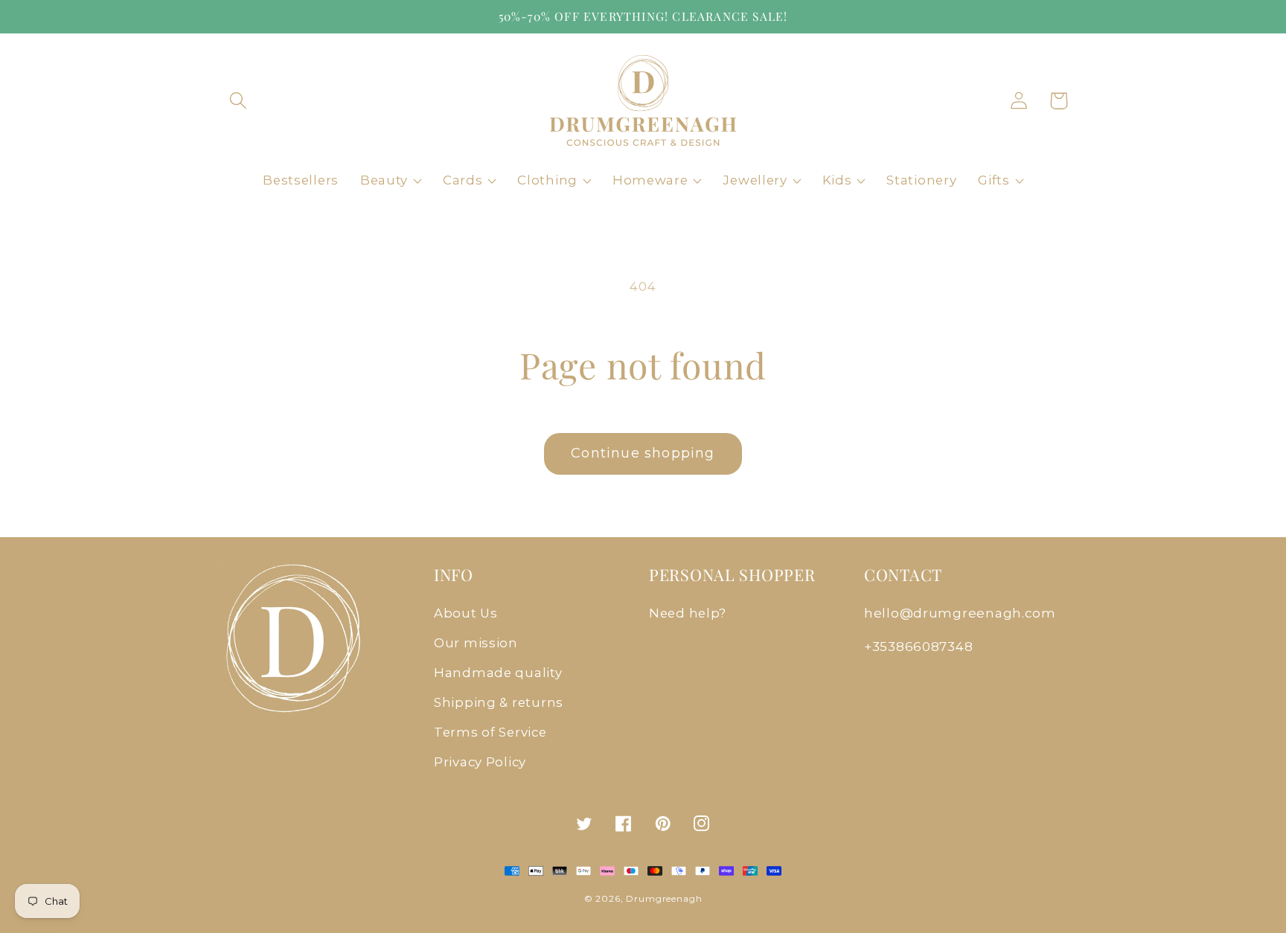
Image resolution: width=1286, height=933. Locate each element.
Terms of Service (490, 732)
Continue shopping (642, 453)
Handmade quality (498, 672)
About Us (466, 613)
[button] (238, 101)
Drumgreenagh (664, 898)
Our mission (476, 642)
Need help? (687, 613)
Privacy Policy (480, 761)
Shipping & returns (498, 702)
